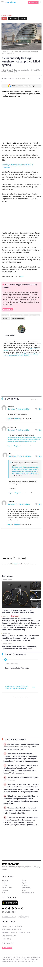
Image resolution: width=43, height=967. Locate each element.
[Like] (36, 409)
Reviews (5, 885)
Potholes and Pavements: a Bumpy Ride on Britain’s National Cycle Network (21, 354)
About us (5, 880)
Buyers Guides (7, 887)
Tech (3, 892)
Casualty (23, 18)
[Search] (41, 2)
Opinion (24, 883)
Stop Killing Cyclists (18, 318)
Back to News (7, 15)
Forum (24, 880)
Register (17, 418)
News (4, 883)
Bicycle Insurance (28, 892)
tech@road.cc (16, 929)
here (21, 277)
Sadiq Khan (5, 318)
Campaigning (13, 18)
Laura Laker (9, 335)
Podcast (25, 885)
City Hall (5, 315)
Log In (10, 418)
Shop (24, 890)
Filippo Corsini (34, 315)
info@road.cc (18, 926)
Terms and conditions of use (27, 961)
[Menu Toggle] (3, 2)
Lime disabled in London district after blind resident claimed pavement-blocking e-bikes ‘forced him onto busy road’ (21, 746)
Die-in (26, 315)
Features (5, 890)
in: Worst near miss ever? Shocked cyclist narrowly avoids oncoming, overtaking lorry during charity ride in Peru (17, 687)
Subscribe (34, 2)
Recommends (26, 887)
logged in (16, 564)
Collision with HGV (16, 315)
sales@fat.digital (24, 932)
